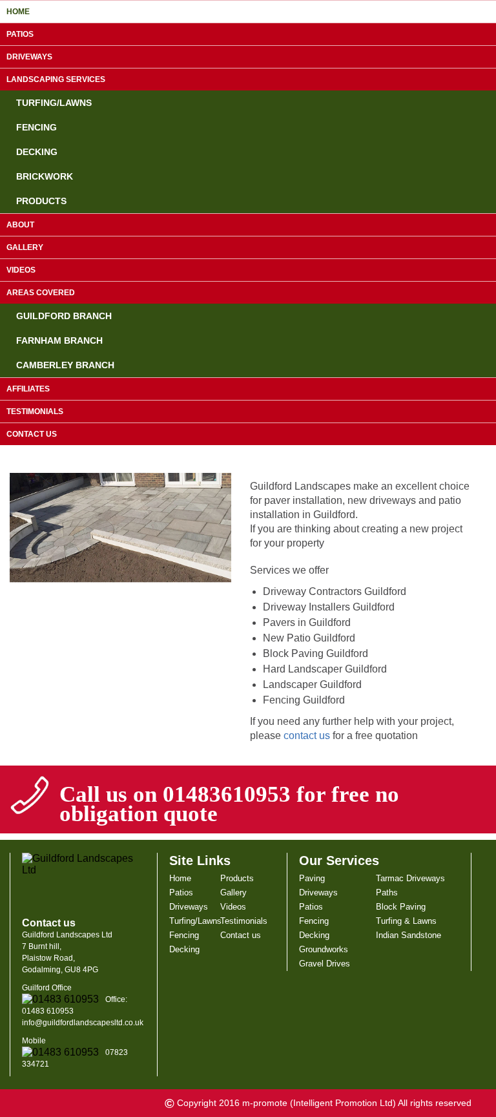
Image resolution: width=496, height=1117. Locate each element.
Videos (21, 270)
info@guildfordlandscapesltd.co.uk (82, 1022)
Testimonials (34, 411)
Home (18, 11)
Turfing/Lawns (54, 103)
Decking (36, 152)
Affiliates (28, 388)
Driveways (29, 56)
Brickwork (44, 176)
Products (41, 201)
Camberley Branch (65, 365)
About (20, 224)
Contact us (31, 434)
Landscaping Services (55, 79)
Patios (20, 34)
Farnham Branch (59, 340)
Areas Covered (40, 292)
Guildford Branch (64, 316)
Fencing (36, 127)
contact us (307, 735)
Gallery (24, 247)
